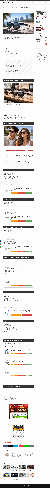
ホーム (17, 485)
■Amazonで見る (38, 22)
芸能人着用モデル (8, 442)
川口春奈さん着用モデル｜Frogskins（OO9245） (13, 70)
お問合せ (33, 485)
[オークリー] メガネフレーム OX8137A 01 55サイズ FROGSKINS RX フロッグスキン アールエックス (21, 189)
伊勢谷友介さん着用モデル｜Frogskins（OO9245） (14, 66)
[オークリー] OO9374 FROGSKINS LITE (16, 371)
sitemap (27, 485)
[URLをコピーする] (31, 446)
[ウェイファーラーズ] (8, 2)
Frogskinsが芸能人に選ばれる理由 (11, 71)
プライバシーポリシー (20, 485)
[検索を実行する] (46, 44)
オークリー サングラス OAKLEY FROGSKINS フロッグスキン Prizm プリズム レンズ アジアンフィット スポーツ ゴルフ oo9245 (21, 350)
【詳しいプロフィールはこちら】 (16, 453)
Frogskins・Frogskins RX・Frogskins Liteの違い (13, 72)
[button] (5, 446)
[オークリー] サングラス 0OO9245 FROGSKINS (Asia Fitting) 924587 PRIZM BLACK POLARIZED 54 (21, 217)
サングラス (5, 442)
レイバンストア (45, 27)
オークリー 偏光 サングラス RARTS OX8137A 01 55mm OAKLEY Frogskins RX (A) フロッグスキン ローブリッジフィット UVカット (21, 361)
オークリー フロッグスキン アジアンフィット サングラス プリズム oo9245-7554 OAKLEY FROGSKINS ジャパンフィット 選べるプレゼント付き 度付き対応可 (21, 311)
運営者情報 (30, 485)
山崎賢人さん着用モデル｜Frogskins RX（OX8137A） (14, 65)
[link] (12, 457)
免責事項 (25, 485)
